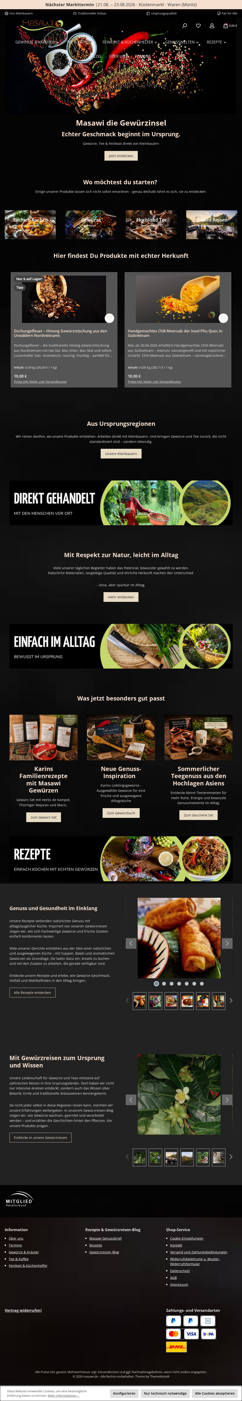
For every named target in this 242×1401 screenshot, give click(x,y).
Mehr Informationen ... (63, 1396)
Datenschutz (180, 1271)
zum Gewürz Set (43, 817)
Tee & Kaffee (19, 1259)
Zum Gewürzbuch (121, 813)
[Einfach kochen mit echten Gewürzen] (30, 224)
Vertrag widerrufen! (23, 1310)
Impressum (179, 1284)
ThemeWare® (159, 1377)
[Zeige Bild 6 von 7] (194, 984)
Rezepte (95, 1245)
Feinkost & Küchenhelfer (28, 1265)
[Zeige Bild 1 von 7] (156, 984)
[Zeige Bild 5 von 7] (187, 984)
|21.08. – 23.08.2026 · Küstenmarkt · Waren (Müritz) (121, 4)
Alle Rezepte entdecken (32, 992)
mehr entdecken (121, 597)
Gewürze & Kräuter (24, 1252)
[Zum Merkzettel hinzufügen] (109, 318)
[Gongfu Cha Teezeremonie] (198, 737)
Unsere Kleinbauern (121, 453)
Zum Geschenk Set (198, 815)
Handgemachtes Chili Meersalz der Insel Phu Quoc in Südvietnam (175, 333)
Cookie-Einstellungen (186, 1238)
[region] (121, 66)
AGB (173, 1277)
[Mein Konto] (212, 25)
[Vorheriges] (3, 66)
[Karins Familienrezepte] (43, 737)
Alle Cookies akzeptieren (215, 1393)
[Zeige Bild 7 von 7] (202, 984)
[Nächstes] (238, 66)
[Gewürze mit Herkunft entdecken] (90, 224)
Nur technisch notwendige (165, 1393)
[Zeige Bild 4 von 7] (179, 984)
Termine (15, 1245)
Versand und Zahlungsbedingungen (198, 1252)
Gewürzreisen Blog (104, 1252)
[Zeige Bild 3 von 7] (171, 984)
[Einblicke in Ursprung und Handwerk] (211, 224)
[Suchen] (184, 25)
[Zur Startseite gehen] (42, 25)
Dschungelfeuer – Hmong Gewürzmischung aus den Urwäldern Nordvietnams (60, 333)
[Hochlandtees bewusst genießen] (151, 224)
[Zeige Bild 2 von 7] (164, 984)
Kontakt (176, 1245)
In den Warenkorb (64, 376)
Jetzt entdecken (121, 156)
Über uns (16, 1238)
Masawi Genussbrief (105, 1238)
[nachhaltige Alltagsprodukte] (121, 646)
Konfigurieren (124, 1393)
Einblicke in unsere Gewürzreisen (40, 1137)
